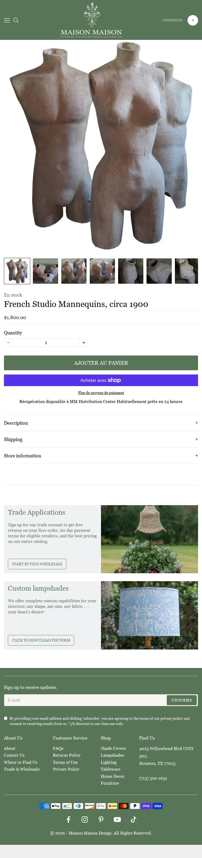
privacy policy (171, 718)
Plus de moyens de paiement (101, 393)
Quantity (13, 332)
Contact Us (14, 755)
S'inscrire (181, 700)
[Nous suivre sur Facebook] (68, 819)
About (10, 748)
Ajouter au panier (101, 363)
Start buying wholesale (37, 564)
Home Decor (113, 776)
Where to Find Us (20, 762)
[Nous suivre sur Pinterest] (101, 819)
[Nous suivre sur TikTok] (134, 819)
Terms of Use (65, 762)
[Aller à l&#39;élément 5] (131, 271)
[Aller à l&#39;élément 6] (159, 271)
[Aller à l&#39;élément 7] (187, 271)
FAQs (58, 748)
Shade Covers (113, 748)
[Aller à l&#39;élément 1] (17, 271)
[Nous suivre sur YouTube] (117, 819)
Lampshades (112, 755)
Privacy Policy (66, 769)
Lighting (109, 762)
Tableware (110, 769)
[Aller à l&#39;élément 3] (74, 271)
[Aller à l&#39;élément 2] (45, 271)
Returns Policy (66, 755)
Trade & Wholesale (22, 769)
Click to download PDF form (41, 640)
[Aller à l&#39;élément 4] (102, 271)
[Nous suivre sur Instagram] (85, 819)
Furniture (110, 783)
